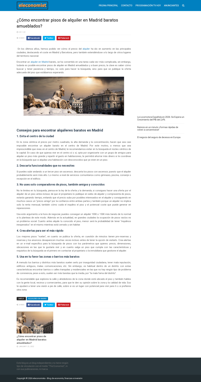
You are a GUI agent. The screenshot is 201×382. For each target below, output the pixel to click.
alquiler (86, 48)
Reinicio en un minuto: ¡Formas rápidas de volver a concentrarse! (157, 128)
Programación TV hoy (148, 5)
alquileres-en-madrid (37, 298)
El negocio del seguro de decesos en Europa (158, 137)
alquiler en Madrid (40, 61)
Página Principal (108, 5)
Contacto (126, 5)
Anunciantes (171, 5)
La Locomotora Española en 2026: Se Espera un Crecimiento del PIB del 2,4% (160, 118)
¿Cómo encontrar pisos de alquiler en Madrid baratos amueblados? (31, 339)
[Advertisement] (160, 64)
